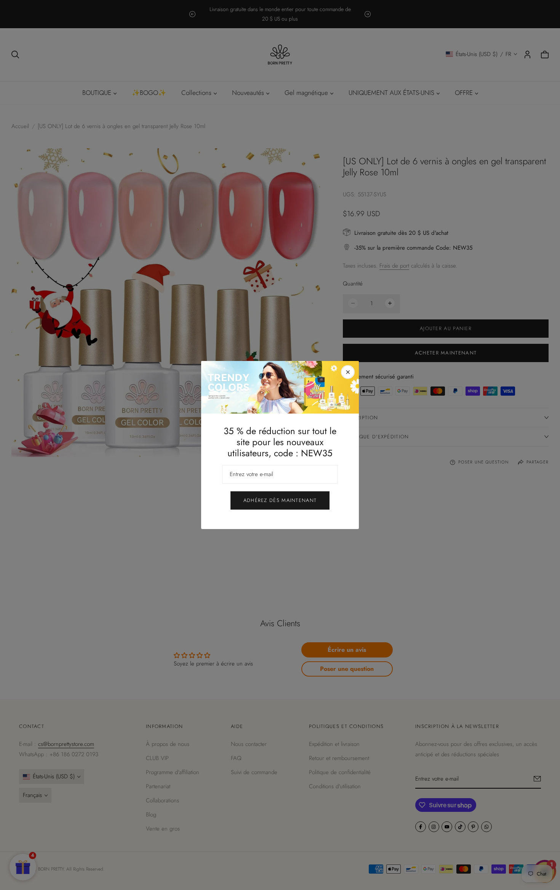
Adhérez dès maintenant (280, 500)
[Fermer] (348, 372)
